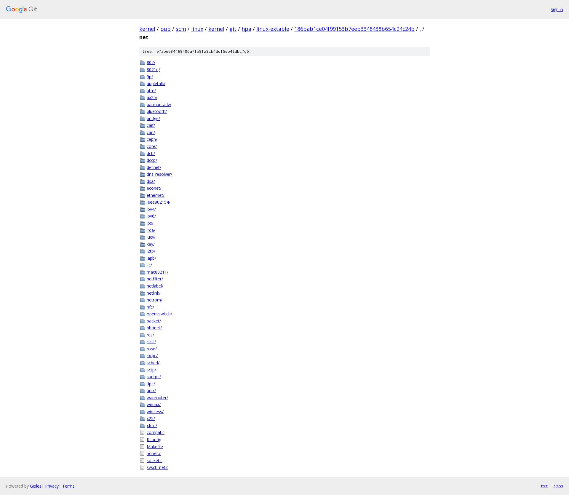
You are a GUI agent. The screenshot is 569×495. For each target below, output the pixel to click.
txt (544, 485)
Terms (68, 486)
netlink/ (154, 293)
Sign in (557, 9)
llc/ (149, 265)
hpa (246, 28)
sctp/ (151, 370)
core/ (152, 146)
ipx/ (150, 223)
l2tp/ (151, 251)
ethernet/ (155, 195)
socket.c (154, 460)
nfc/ (150, 307)
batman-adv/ (159, 104)
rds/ (150, 335)
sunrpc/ (154, 376)
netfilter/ (155, 279)
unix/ (151, 390)
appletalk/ (156, 83)
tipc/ (151, 384)
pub (165, 28)
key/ (151, 244)
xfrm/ (152, 425)
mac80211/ (157, 272)
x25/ (151, 418)
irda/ (151, 230)
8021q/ (153, 69)
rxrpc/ (152, 355)
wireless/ (155, 411)
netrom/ (154, 300)
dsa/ (151, 181)
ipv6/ (151, 216)
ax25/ (152, 97)
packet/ (154, 321)
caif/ (151, 125)
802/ (151, 62)
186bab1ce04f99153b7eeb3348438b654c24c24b (354, 28)
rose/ (152, 349)
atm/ (151, 90)
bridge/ (153, 118)
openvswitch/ (159, 314)
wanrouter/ (157, 397)
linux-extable (272, 28)
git (232, 28)
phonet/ (154, 327)
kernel (147, 28)
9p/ (150, 76)
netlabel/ (155, 286)
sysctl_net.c (157, 467)
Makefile (155, 446)
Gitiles (35, 486)
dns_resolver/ (159, 174)
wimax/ (154, 404)
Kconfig (154, 439)
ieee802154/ (158, 202)
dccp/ (152, 160)
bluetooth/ (157, 111)
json (558, 485)
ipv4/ (151, 209)
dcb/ (151, 153)
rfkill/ (151, 341)
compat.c (155, 432)
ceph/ (152, 139)
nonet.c (154, 453)
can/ (151, 132)
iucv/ (151, 237)
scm (181, 28)
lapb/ (151, 258)
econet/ (154, 188)
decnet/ (154, 167)
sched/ (153, 362)
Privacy (52, 486)
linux (197, 28)
